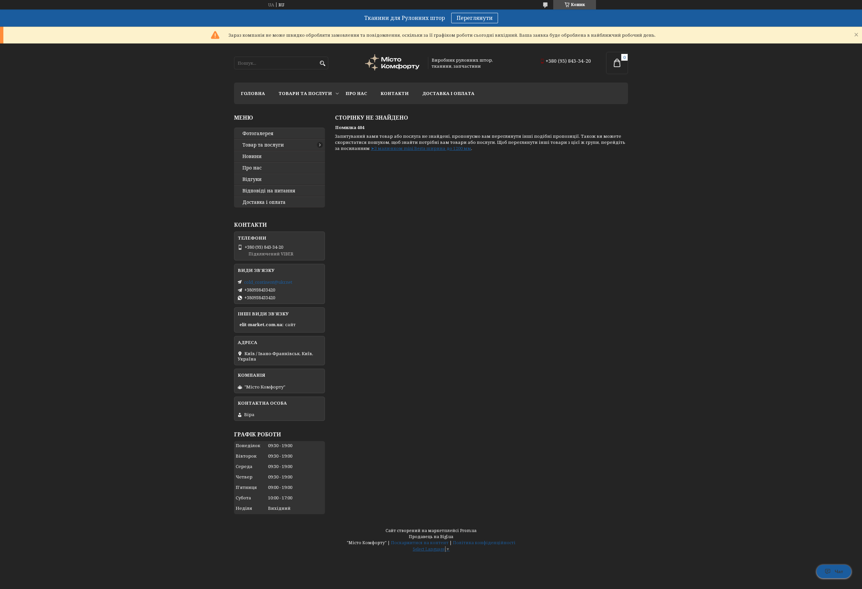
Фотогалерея (257, 133)
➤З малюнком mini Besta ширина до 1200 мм (421, 148)
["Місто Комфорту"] (393, 63)
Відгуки (252, 179)
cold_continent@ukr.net (268, 282)
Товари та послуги (305, 93)
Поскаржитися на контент (420, 543)
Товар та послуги (263, 145)
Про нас (356, 93)
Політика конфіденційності (484, 543)
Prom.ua (468, 530)
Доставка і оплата (448, 93)
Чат (839, 571)
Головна (253, 93)
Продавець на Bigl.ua (431, 536)
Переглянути (475, 18)
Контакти (394, 93)
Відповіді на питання (268, 191)
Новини (252, 156)
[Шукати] (322, 63)
